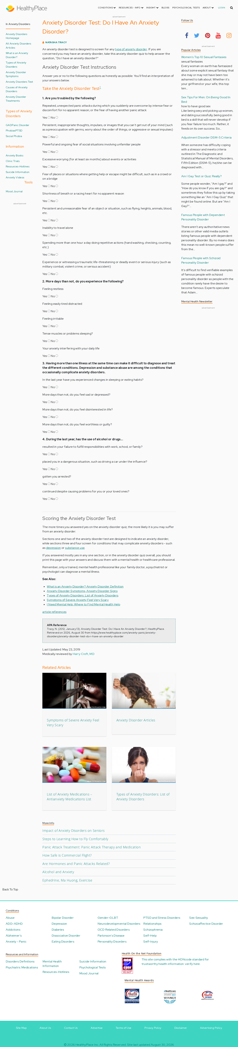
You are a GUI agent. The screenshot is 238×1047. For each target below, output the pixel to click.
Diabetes (58, 930)
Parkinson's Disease (111, 936)
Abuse (10, 918)
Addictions (13, 930)
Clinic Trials (13, 161)
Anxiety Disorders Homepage (16, 36)
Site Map (21, 1028)
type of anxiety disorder (131, 49)
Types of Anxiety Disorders (16, 64)
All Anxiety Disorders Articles (18, 45)
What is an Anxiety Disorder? (17, 55)
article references (54, 612)
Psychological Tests (186, 7)
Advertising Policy (211, 1028)
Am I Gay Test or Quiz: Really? (201, 176)
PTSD (18, 130)
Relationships (152, 924)
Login (221, 7)
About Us (45, 1028)
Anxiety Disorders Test (19, 81)
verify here (192, 964)
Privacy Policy (152, 1028)
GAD (9, 125)
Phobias (10, 130)
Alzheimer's (14, 936)
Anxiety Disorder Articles (135, 720)
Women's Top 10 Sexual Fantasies (203, 57)
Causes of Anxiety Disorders (17, 89)
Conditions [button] (105, 7)
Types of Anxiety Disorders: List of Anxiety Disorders (82, 595)
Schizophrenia (153, 930)
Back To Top (10, 889)
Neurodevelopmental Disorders (119, 924)
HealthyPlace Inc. (87, 1045)
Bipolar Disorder (63, 918)
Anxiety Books (14, 155)
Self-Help (150, 936)
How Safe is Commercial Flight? (67, 855)
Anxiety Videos (15, 177)
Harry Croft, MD (83, 654)
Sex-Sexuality (198, 918)
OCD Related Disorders (114, 930)
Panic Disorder (20, 125)
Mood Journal (14, 191)
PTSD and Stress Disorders (161, 918)
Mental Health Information (52, 964)
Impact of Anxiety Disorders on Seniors (73, 830)
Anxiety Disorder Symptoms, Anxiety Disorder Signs (82, 591)
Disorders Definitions (20, 961)
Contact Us (71, 1028)
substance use (75, 548)
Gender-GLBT (108, 918)
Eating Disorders (63, 941)
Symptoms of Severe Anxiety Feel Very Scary (78, 600)
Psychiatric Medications (22, 967)
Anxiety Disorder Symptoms (16, 74)
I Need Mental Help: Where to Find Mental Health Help (83, 604)
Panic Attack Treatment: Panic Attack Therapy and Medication (91, 847)
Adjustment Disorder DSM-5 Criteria (206, 137)
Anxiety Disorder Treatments (16, 99)
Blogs (165, 7)
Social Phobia (14, 136)
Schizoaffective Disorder (206, 924)
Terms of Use (123, 1028)
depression (53, 548)
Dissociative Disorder (66, 936)
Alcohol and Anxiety (58, 872)
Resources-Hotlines (17, 166)
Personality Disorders (112, 941)
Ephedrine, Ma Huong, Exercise (67, 880)
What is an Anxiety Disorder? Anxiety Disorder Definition (85, 586)
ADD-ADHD (14, 924)
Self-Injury (150, 941)
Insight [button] (151, 7)
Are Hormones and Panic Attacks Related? (76, 863)
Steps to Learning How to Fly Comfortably (75, 839)
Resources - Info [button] (130, 7)
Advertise (97, 1028)
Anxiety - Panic (16, 941)
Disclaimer (180, 1028)
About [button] (207, 7)
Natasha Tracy (56, 42)
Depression (59, 924)
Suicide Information (18, 172)
